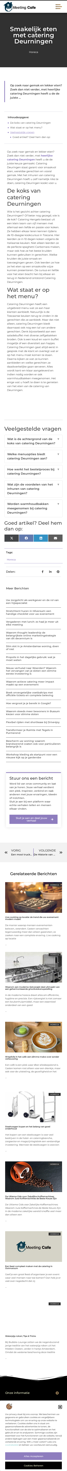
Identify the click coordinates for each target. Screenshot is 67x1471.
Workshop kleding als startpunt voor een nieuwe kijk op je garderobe (31, 756)
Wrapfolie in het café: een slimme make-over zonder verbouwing (32, 1057)
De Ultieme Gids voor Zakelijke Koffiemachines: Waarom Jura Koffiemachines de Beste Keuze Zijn (31, 1197)
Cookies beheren (33, 1465)
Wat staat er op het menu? (26, 127)
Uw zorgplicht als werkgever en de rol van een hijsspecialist (32, 602)
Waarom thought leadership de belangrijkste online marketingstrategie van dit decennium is (31, 635)
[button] (60, 1407)
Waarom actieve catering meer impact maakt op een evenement (30, 683)
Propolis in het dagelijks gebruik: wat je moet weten (30, 659)
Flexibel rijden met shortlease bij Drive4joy (33, 722)
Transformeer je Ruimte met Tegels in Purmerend (29, 731)
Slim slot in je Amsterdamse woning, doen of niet (32, 648)
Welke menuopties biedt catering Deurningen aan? (33, 456)
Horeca (33, 52)
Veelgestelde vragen (22, 132)
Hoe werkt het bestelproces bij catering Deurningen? (33, 471)
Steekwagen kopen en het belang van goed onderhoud (27, 1127)
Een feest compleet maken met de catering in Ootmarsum (28, 1267)
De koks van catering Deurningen (30, 122)
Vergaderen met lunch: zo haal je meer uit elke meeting (32, 623)
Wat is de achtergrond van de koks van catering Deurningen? (33, 441)
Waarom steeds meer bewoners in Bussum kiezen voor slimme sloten (33, 713)
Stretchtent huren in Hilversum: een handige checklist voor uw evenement (30, 612)
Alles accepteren (33, 1456)
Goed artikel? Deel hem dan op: (31, 137)
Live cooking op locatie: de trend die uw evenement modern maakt (32, 918)
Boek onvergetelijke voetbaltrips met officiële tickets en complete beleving (29, 694)
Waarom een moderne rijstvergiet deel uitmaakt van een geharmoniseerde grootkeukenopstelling (32, 988)
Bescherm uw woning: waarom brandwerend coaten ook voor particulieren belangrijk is (33, 743)
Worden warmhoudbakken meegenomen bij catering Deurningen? (33, 508)
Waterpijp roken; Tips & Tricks (20, 1336)
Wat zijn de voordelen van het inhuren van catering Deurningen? (33, 489)
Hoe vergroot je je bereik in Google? (28, 703)
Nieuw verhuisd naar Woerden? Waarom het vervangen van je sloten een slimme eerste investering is (31, 671)
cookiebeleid (11, 1445)
